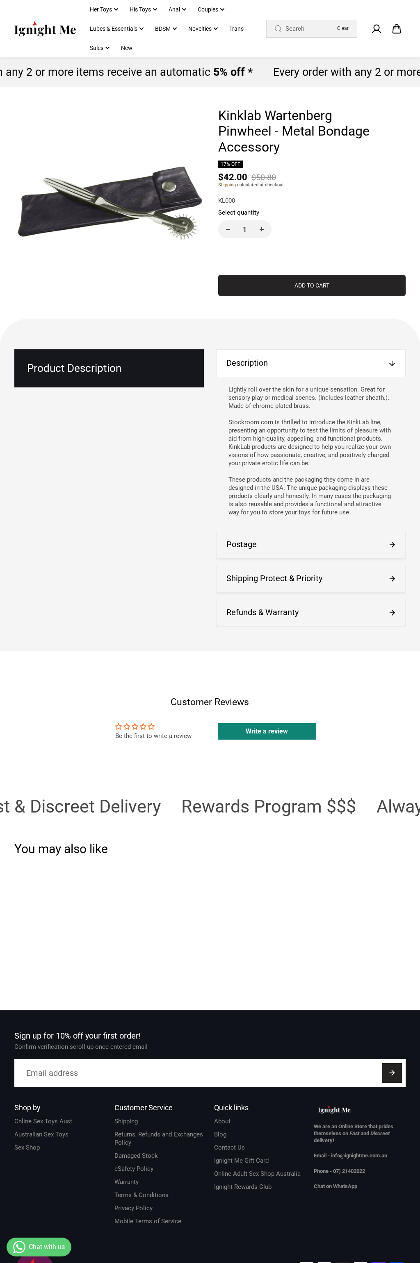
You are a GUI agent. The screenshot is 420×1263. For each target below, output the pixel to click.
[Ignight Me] (45, 29)
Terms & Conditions (141, 1195)
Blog (220, 1134)
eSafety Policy (133, 1168)
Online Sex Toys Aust (43, 1121)
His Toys (140, 9)
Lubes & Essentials (113, 28)
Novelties (200, 28)
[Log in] (377, 29)
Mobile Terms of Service (147, 1221)
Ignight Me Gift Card (241, 1160)
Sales (96, 48)
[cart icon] (397, 29)
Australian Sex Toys (41, 1134)
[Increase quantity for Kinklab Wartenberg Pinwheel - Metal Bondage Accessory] (261, 229)
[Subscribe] (392, 1073)
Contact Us (229, 1147)
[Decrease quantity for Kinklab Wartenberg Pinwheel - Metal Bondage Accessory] (228, 229)
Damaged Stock (136, 1155)
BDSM (163, 28)
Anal (174, 9)
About (222, 1121)
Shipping (227, 185)
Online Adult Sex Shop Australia (257, 1173)
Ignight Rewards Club (243, 1187)
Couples (208, 9)
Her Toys (101, 9)
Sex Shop (27, 1147)
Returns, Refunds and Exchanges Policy (158, 1138)
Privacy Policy (133, 1208)
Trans (236, 28)
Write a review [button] (267, 731)
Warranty (126, 1182)
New (126, 48)
